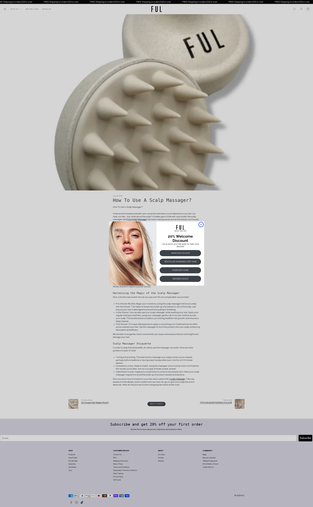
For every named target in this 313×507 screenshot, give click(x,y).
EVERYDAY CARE (180, 270)
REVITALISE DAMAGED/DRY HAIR (180, 261)
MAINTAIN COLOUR (180, 253)
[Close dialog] (201, 224)
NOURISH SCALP (180, 279)
